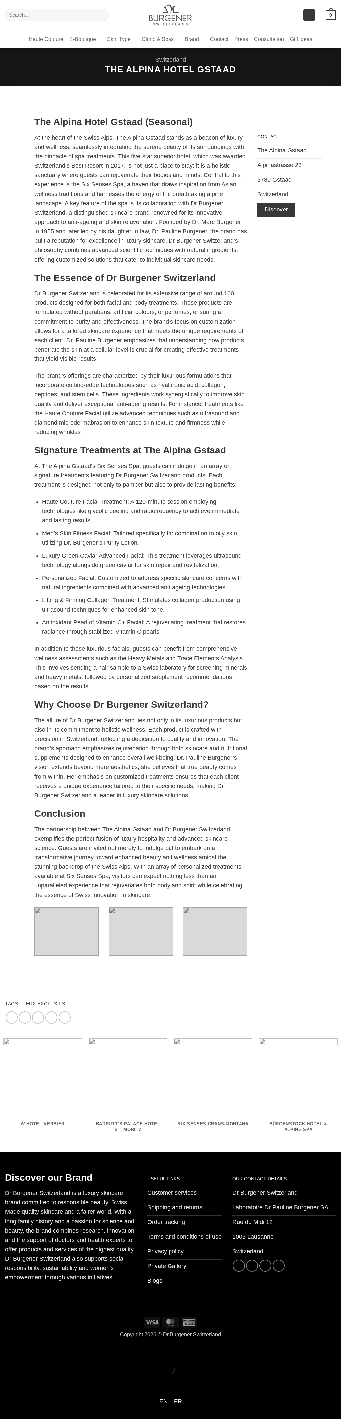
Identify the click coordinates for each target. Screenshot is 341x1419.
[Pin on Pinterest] (51, 1017)
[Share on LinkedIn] (65, 1017)
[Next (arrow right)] (29, 1381)
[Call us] (279, 1266)
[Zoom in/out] (7, 1351)
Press (241, 39)
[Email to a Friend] (38, 1017)
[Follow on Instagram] (252, 1266)
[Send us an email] (265, 1266)
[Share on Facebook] (12, 1017)
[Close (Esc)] (72, 1351)
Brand (192, 39)
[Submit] (102, 15)
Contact (219, 39)
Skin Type (119, 39)
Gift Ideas (301, 39)
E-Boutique (82, 39)
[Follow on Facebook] (239, 1266)
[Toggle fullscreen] (29, 1351)
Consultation (269, 39)
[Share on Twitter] (25, 1017)
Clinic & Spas (158, 39)
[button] (309, 15)
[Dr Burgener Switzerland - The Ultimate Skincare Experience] (170, 15)
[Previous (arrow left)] (7, 1381)
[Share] (50, 1351)
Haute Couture (46, 39)
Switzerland (170, 59)
